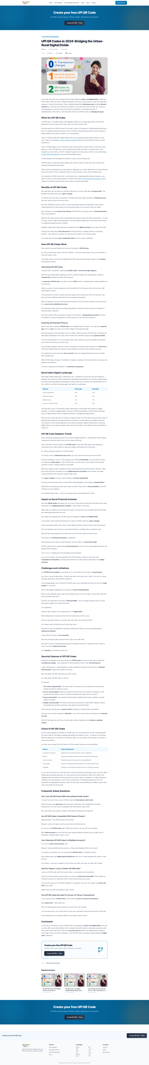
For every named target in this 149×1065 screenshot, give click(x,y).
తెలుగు (77, 1056)
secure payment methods (68, 140)
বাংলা (89, 1050)
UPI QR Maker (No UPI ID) (71, 2)
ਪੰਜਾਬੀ (89, 1052)
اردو (77, 1052)
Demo (87, 2)
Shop (82, 2)
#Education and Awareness (53, 963)
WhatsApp (59, 53)
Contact (93, 2)
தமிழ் (89, 1054)
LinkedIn (69, 53)
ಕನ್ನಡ (77, 1050)
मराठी (77, 1049)
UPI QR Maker (58, 2)
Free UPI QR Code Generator (91, 179)
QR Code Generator (54, 1052)
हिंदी (89, 1047)
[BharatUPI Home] (26, 2)
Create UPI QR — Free (74, 23)
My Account (106, 1052)
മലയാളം (78, 1054)
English (77, 1047)
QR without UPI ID (54, 1050)
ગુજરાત (90, 1049)
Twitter (51, 53)
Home (50, 2)
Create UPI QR (121, 2)
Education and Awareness (50, 36)
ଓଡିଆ (89, 1056)
